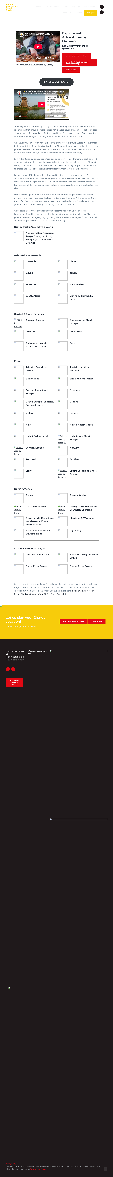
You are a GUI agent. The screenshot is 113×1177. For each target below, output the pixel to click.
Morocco (31, 284)
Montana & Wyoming (82, 518)
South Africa (33, 296)
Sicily (29, 470)
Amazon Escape (35, 320)
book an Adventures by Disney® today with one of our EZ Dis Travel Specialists (54, 592)
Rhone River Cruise (81, 566)
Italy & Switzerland (37, 436)
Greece (74, 401)
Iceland (30, 413)
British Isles (32, 378)
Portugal (31, 459)
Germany (75, 390)
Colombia (31, 331)
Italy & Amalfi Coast (81, 424)
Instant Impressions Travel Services (12, 7)
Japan (73, 273)
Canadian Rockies (36, 506)
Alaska (30, 495)
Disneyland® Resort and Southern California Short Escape (40, 521)
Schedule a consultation (73, 622)
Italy (28, 424)
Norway (74, 447)
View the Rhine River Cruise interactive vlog (77, 63)
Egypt (29, 273)
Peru (72, 343)
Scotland (75, 459)
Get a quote (97, 622)
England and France (81, 378)
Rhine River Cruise (36, 566)
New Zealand (77, 284)
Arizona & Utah (78, 495)
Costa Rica (76, 331)
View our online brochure (76, 56)
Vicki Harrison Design (38, 1169)
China (73, 261)
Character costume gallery (14, 682)
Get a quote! (71, 70)
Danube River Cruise (38, 554)
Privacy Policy (11, 1163)
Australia (31, 261)
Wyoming (75, 530)
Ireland (74, 413)
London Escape (35, 447)
